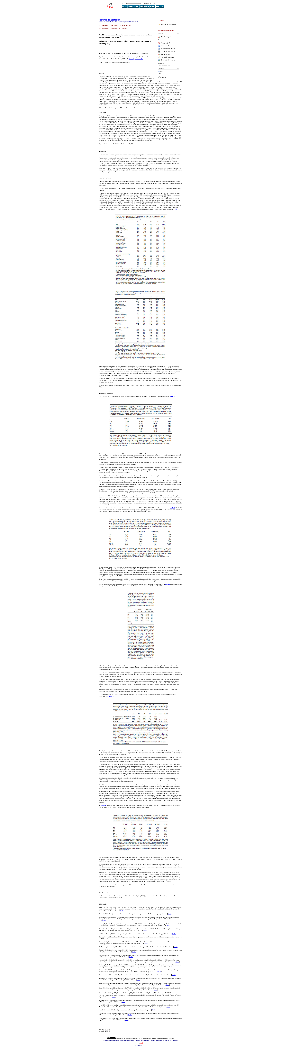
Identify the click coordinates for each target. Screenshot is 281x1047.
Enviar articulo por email (168, 60)
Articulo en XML (165, 46)
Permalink (163, 77)
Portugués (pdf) (165, 43)
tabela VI (111, 696)
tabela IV (172, 508)
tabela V (167, 584)
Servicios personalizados (168, 24)
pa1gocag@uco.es (140, 1045)
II (176, 209)
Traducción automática (167, 57)
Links (122, 911)
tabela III (173, 396)
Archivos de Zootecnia (109, 20)
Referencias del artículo (168, 49)
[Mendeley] (159, 71)
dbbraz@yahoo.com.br (136, 59)
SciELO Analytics (166, 37)
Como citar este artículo (168, 51)
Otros (161, 71)
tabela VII (104, 805)
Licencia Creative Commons (166, 1038)
